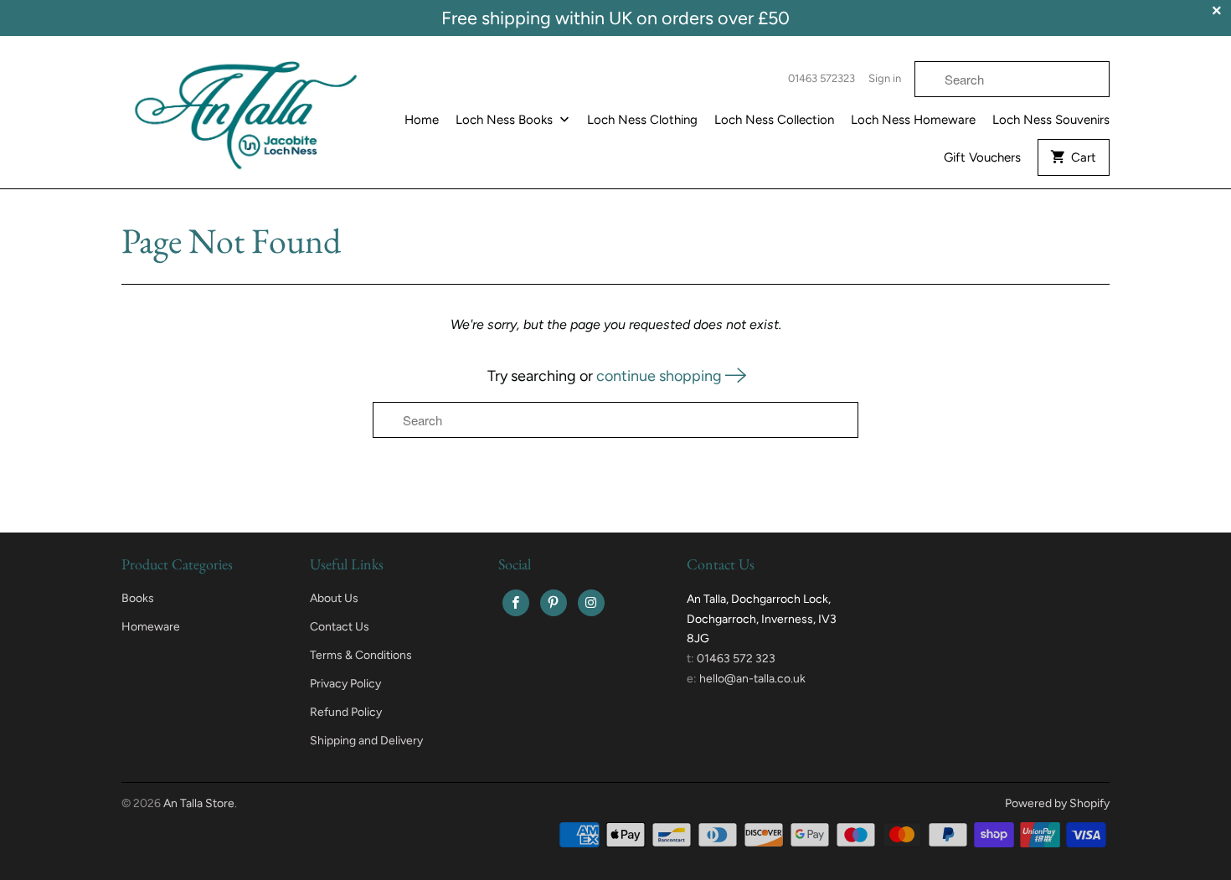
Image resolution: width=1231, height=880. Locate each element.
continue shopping (660, 376)
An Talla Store (198, 803)
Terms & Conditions (361, 655)
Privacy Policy (345, 684)
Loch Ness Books (506, 119)
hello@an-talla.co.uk (752, 679)
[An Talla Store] (247, 110)
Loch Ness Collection (774, 119)
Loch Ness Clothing (642, 119)
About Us (334, 598)
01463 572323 (821, 78)
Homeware (150, 627)
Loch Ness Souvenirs (1051, 119)
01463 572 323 (736, 658)
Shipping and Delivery (366, 740)
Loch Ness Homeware (913, 119)
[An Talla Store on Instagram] (591, 602)
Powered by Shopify (1057, 803)
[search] (1012, 79)
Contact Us (339, 627)
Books (137, 598)
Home (421, 119)
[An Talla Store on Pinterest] (553, 602)
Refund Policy (346, 712)
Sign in (884, 78)
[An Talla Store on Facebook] (515, 602)
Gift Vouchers (982, 157)
